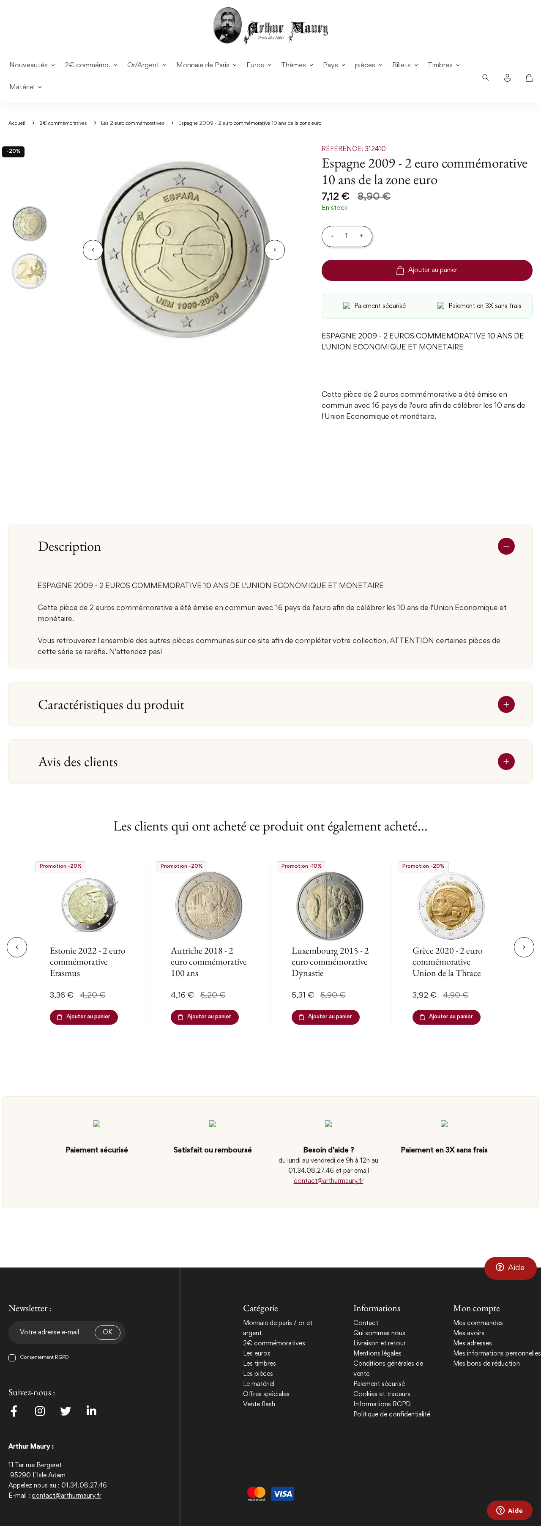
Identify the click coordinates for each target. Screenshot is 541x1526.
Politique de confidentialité (391, 1415)
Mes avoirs (468, 1333)
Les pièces (258, 1374)
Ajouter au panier (432, 270)
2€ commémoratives (274, 1344)
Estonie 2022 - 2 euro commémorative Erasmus (88, 961)
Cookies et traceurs (381, 1394)
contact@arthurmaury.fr (328, 1181)
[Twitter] (65, 1410)
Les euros (256, 1354)
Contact (365, 1323)
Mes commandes (478, 1323)
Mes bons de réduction (486, 1364)
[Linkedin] (91, 1410)
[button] (510, 1268)
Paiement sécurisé (379, 1384)
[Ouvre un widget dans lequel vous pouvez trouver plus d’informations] (509, 1511)
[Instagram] (39, 1410)
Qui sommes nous (379, 1333)
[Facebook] (13, 1410)
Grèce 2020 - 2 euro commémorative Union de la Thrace (448, 961)
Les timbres (259, 1364)
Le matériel (258, 1384)
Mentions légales (377, 1354)
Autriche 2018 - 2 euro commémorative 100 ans (209, 961)
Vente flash (259, 1405)
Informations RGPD (382, 1405)
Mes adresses (472, 1344)
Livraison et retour (379, 1344)
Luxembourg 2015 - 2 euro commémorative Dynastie (330, 961)
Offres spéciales (266, 1394)
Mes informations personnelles (497, 1354)
